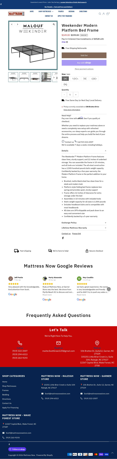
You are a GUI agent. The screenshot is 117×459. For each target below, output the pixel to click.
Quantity (65, 90)
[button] (8, 289)
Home (32, 11)
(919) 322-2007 (20, 351)
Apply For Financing (65, 16)
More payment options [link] (84, 69)
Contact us (69, 142)
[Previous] (12, 24)
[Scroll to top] (112, 452)
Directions (83, 11)
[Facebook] (1, 4)
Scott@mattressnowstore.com (57, 393)
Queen (95, 79)
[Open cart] (107, 14)
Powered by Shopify (44, 455)
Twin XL (76, 79)
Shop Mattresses (45, 11)
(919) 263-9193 (20, 358)
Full (85, 79)
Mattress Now (29, 455)
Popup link (76, 233)
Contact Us (49, 16)
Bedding (71, 11)
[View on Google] (10, 278)
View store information (72, 110)
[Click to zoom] (53, 24)
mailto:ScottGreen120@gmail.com (58, 351)
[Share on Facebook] (63, 238)
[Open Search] (100, 14)
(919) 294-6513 (20, 354)
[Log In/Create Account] (104, 14)
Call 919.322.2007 (85, 142)
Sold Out (84, 55)
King (66, 84)
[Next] (17, 24)
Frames (61, 11)
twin (66, 79)
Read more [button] (47, 295)
